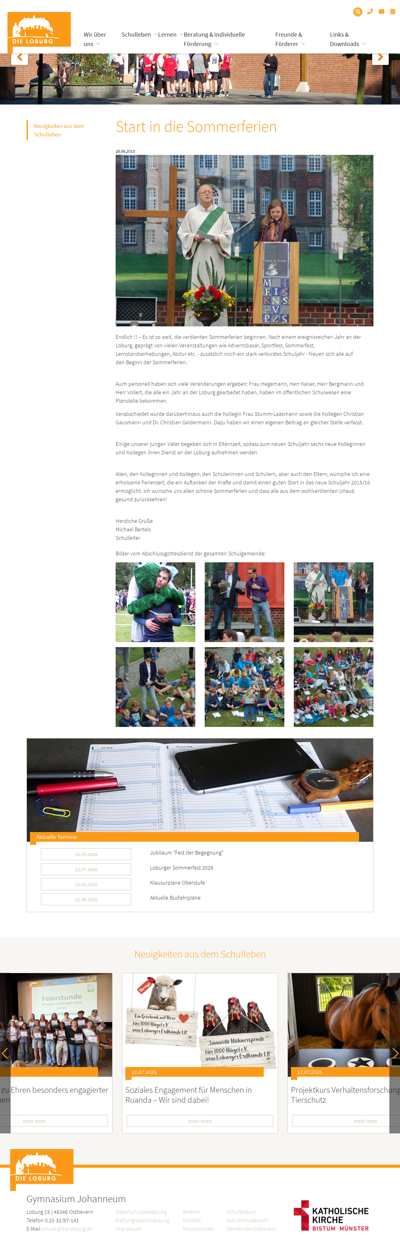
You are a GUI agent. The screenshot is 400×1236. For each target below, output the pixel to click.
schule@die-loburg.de (67, 1228)
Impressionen (198, 1228)
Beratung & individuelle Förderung (214, 39)
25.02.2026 (86, 884)
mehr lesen (200, 1121)
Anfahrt (191, 1211)
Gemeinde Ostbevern (251, 1228)
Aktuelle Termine (56, 836)
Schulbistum (241, 1211)
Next (393, 1053)
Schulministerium (247, 1220)
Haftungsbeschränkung (143, 1220)
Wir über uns (95, 39)
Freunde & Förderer (288, 39)
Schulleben (136, 34)
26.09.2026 (86, 854)
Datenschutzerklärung (141, 1211)
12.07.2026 (86, 869)
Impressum (129, 1228)
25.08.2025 (86, 899)
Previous (7, 1053)
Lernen (167, 34)
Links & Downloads (344, 39)
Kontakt (191, 1220)
